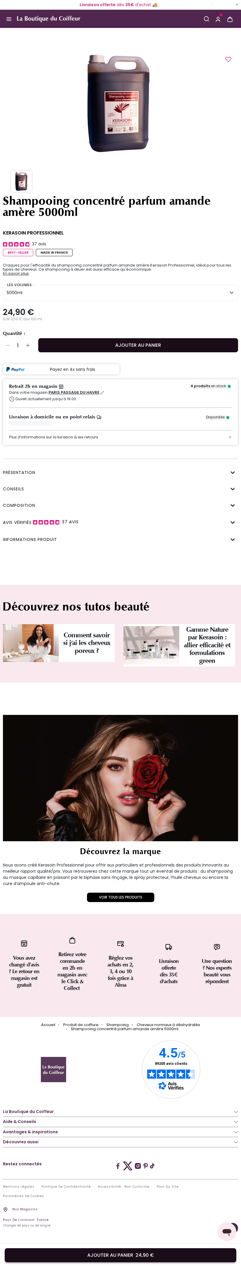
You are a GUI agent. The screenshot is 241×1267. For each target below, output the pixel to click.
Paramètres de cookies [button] (23, 1196)
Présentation (19, 472)
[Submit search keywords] (206, 18)
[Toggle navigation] (9, 18)
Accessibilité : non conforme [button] (124, 1187)
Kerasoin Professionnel (33, 232)
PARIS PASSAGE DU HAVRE (73, 393)
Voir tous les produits (120, 897)
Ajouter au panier (138, 345)
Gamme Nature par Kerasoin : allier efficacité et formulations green (207, 645)
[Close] (237, 4)
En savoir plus (16, 274)
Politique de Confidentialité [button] (66, 1187)
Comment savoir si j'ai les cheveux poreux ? (86, 643)
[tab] (119, 472)
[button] (218, 19)
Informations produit (30, 539)
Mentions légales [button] (18, 1187)
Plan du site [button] (168, 1187)
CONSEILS (13, 489)
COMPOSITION (19, 505)
